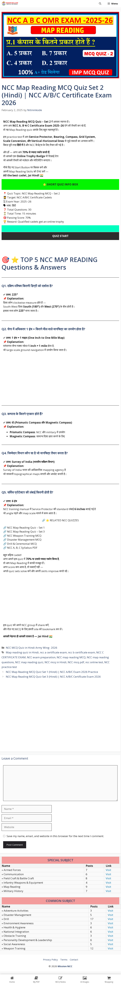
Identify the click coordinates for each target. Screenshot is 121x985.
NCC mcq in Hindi (55, 662)
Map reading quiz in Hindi (22, 652)
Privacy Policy (50, 959)
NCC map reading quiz (29, 662)
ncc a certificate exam (53, 652)
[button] (100, 3)
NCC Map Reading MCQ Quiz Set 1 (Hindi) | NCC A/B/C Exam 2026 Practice (52, 672)
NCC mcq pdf (76, 662)
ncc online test (94, 662)
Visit (108, 870)
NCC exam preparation (41, 657)
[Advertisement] (60, 377)
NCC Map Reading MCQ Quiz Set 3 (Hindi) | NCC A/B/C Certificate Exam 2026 (53, 676)
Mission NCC (65, 966)
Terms (63, 959)
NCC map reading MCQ (71, 657)
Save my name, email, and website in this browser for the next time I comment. (55, 836)
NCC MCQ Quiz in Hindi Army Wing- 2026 (31, 647)
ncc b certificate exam (81, 652)
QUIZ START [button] (60, 236)
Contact (74, 959)
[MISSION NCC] (10, 3)
